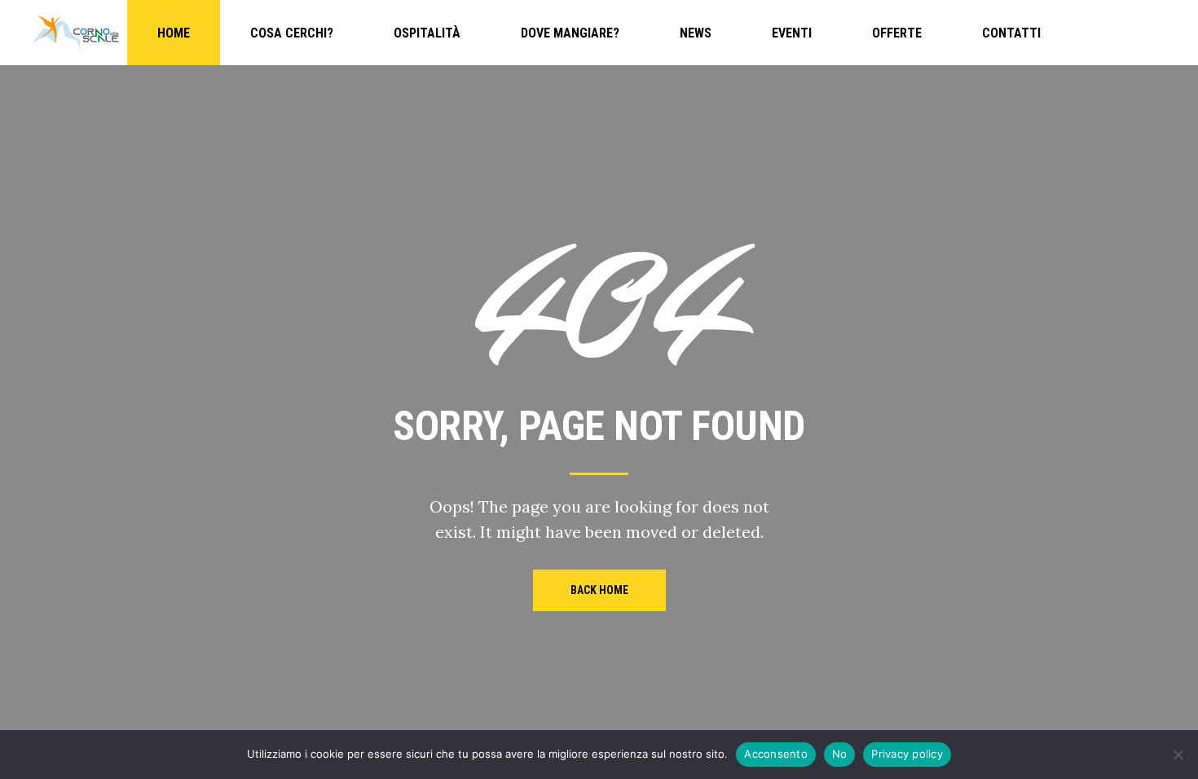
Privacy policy (907, 753)
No (840, 753)
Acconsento (776, 753)
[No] (1177, 754)
